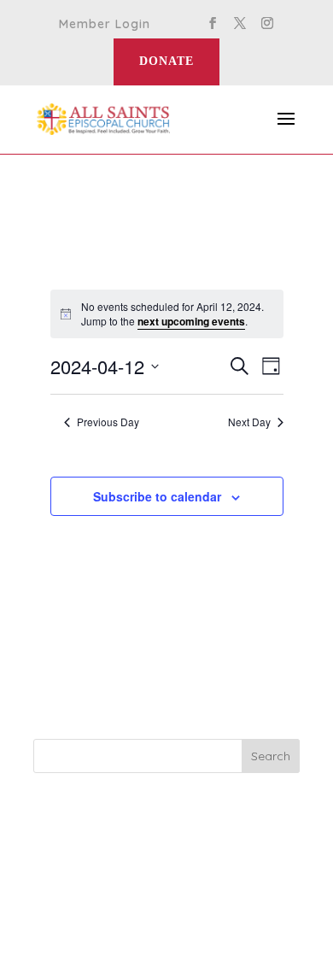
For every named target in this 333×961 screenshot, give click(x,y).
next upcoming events (191, 321)
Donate (166, 61)
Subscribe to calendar (157, 496)
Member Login (104, 25)
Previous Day (108, 422)
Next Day (249, 422)
